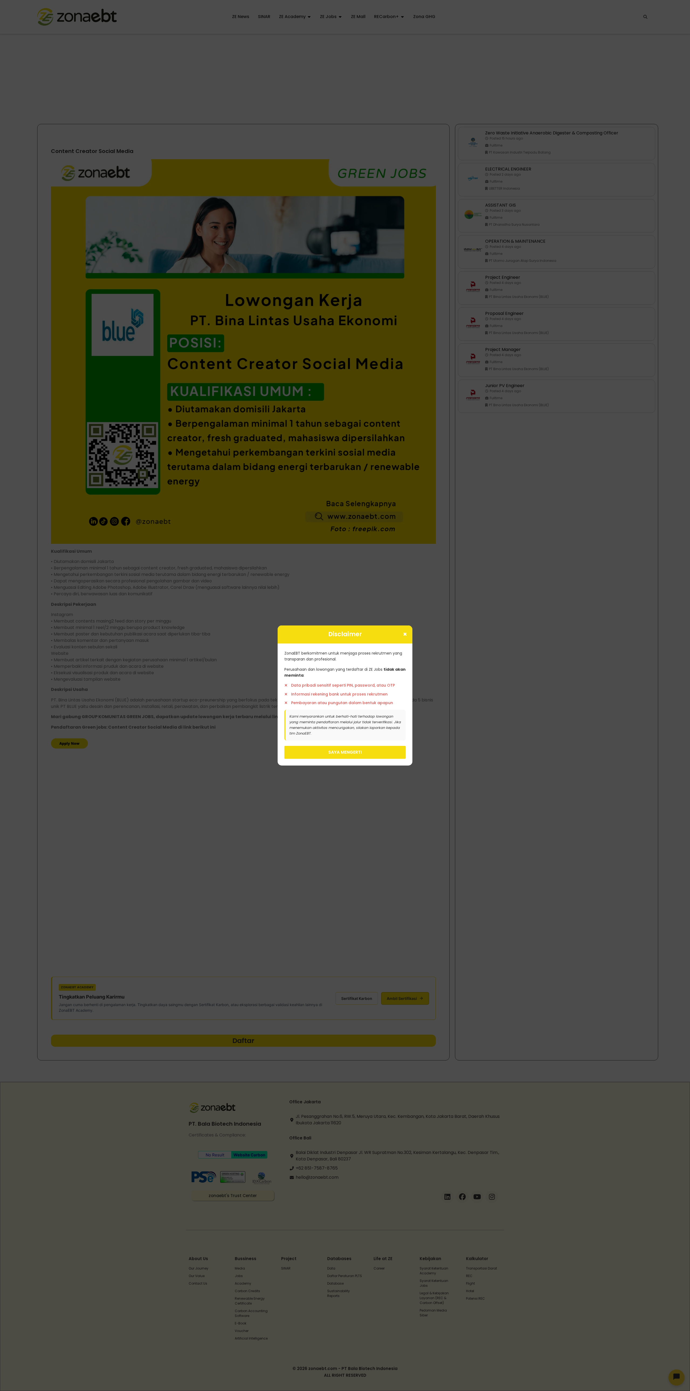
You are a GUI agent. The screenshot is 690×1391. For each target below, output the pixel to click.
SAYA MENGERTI (345, 752)
